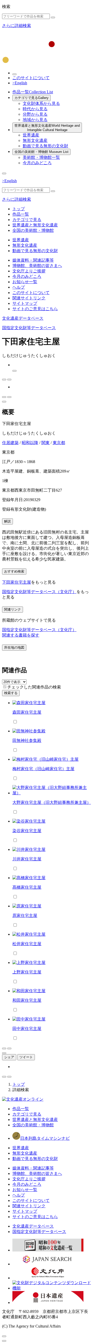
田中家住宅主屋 (26, 1028)
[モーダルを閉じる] (4, 1336)
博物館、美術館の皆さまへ (37, 265)
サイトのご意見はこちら (35, 309)
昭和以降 (30, 442)
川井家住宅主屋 (26, 859)
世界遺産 (31, 135)
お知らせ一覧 (24, 282)
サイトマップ (24, 303)
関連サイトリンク (28, 298)
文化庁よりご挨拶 (28, 271)
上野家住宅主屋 (26, 972)
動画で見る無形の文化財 (45, 146)
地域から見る (35, 119)
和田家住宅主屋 (26, 1000)
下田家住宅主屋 (16, 582)
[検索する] (53, 17)
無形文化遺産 (35, 140)
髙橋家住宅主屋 (26, 887)
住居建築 (10, 442)
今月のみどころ (37, 163)
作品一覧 (32, 92)
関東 (45, 442)
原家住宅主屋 (24, 915)
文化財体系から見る (41, 103)
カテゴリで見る (31, 98)
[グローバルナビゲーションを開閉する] (4, 173)
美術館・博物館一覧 (41, 157)
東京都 (59, 442)
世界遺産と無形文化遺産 (47, 128)
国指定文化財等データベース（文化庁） (39, 592)
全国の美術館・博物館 (41, 152)
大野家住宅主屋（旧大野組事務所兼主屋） (51, 802)
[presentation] (4, 686)
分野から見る (35, 114)
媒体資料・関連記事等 (33, 260)
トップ (18, 209)
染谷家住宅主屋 (26, 831)
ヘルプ (18, 287)
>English (19, 83)
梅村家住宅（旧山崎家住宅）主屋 (43, 769)
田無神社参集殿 (26, 740)
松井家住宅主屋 (26, 944)
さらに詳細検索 (16, 25)
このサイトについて (31, 78)
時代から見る (35, 109)
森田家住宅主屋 (26, 712)
